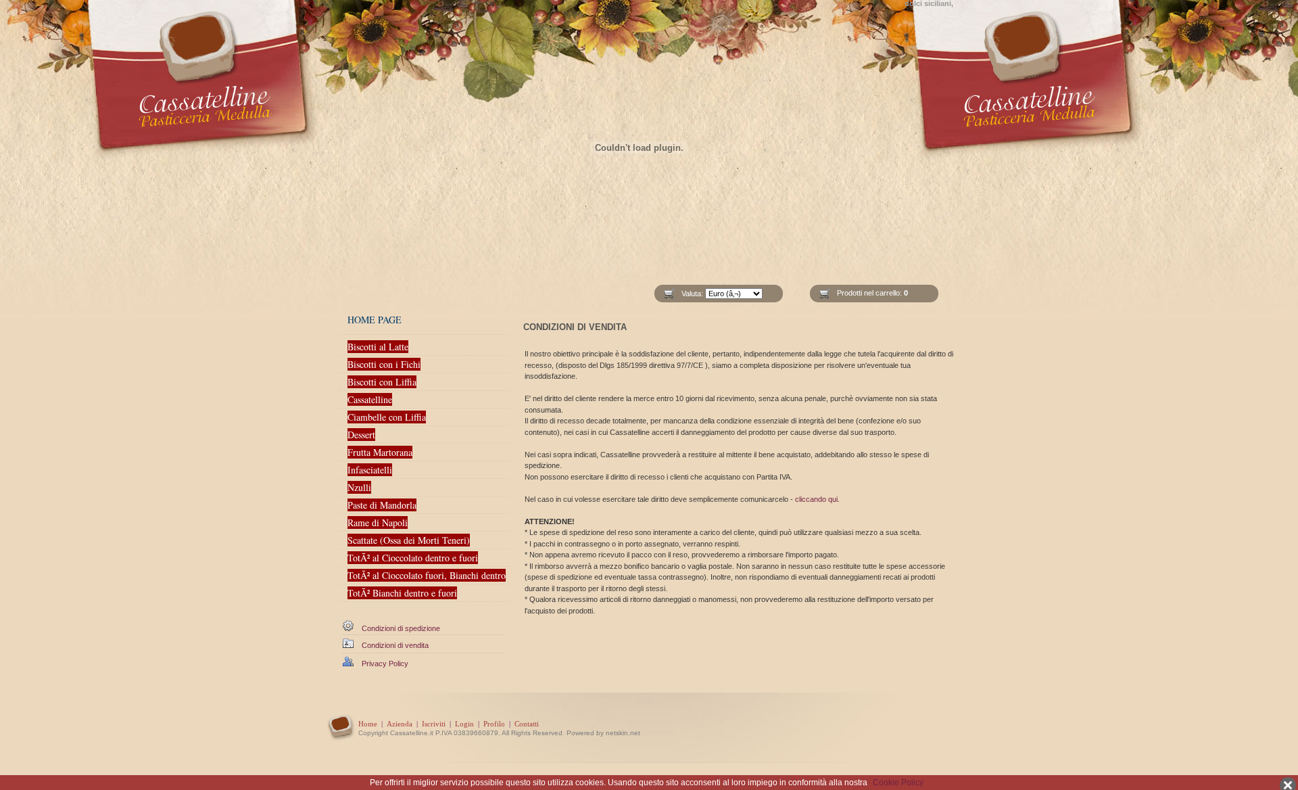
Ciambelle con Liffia (386, 417)
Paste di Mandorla (381, 504)
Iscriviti (434, 724)
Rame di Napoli (377, 522)
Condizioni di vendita (395, 645)
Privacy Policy (385, 663)
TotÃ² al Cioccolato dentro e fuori (412, 557)
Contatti (526, 724)
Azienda (399, 724)
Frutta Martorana (379, 452)
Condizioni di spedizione (401, 628)
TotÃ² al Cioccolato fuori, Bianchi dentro (426, 575)
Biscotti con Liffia (381, 381)
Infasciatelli (369, 469)
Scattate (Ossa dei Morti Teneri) (408, 540)
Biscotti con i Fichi (383, 364)
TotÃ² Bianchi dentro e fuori (402, 592)
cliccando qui (816, 499)
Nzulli (359, 487)
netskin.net (623, 733)
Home (367, 724)
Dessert (361, 434)
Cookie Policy (898, 782)
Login (464, 724)
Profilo (494, 724)
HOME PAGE (374, 319)
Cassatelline (369, 399)
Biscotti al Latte (377, 346)
